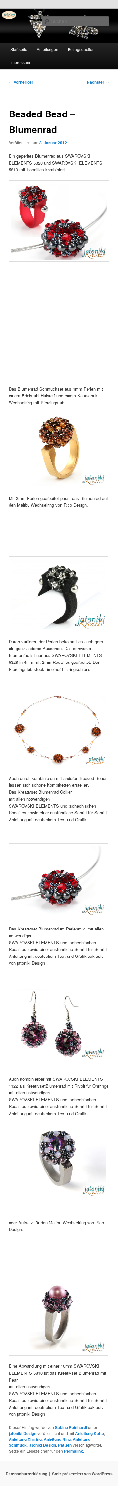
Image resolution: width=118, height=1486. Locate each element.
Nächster (98, 82)
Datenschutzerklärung (26, 1474)
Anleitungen (47, 49)
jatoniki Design (22, 1433)
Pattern (65, 1445)
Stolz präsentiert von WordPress (82, 1474)
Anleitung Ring (57, 1439)
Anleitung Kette (89, 1433)
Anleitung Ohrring (25, 1439)
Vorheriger (21, 82)
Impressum (20, 62)
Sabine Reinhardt (71, 1427)
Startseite (18, 49)
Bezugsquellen (81, 49)
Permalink (73, 1451)
